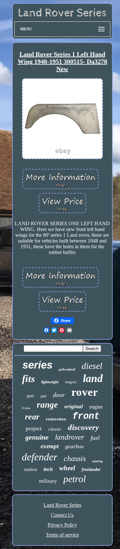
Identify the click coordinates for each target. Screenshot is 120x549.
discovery (83, 427)
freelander (91, 469)
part (43, 396)
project (34, 428)
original (73, 406)
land (93, 378)
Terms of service (62, 534)
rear (32, 416)
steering (97, 461)
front (86, 416)
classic (54, 429)
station (30, 469)
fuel (95, 437)
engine (96, 407)
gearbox (74, 446)
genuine (37, 437)
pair (30, 396)
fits (28, 378)
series (37, 365)
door (59, 394)
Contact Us (62, 515)
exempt (50, 446)
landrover (69, 437)
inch (48, 469)
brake (26, 408)
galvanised (67, 369)
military (48, 481)
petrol (74, 478)
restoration (56, 419)
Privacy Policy (62, 525)
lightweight (50, 382)
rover (84, 392)
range (47, 405)
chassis (75, 458)
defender (39, 457)
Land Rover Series (62, 505)
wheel (67, 468)
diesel (92, 366)
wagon (70, 381)
